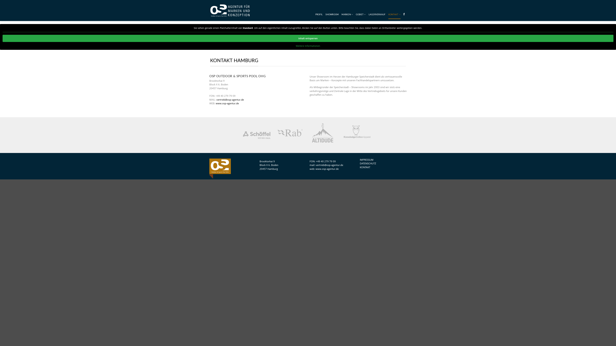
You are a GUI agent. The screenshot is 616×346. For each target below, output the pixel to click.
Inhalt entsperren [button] (308, 38)
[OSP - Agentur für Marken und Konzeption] (230, 10)
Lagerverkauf (377, 14)
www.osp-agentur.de (227, 103)
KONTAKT (393, 14)
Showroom (332, 14)
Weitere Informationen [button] (308, 46)
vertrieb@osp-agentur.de (230, 99)
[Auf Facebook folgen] (404, 14)
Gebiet (360, 14)
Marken (346, 14)
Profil (319, 14)
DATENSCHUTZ (368, 163)
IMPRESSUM (366, 159)
